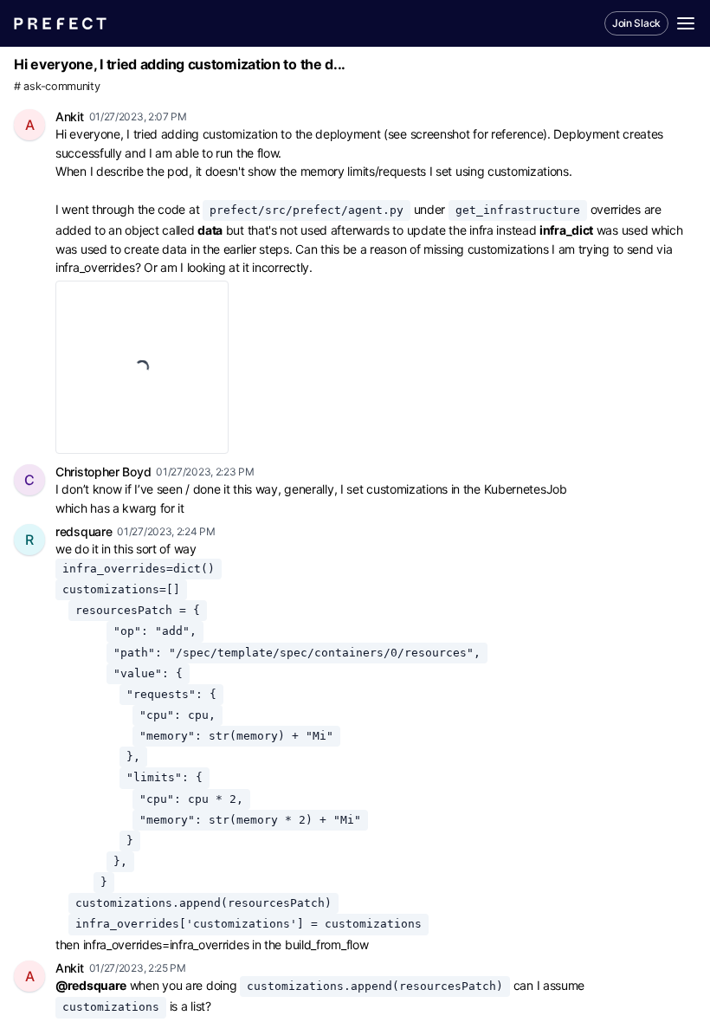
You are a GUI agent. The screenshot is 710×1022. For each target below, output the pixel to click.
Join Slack (636, 22)
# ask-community (57, 86)
